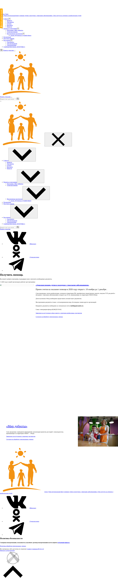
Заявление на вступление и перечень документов (20, 436)
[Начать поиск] (17, 99)
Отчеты (9, 23)
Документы (10, 22)
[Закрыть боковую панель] (58, 139)
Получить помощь (8, 38)
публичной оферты (64, 542)
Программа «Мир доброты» (15, 30)
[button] (9, 19)
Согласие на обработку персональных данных (49, 316)
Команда (9, 20)
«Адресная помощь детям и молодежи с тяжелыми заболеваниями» (62, 285)
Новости (9, 27)
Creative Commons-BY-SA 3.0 (35, 549)
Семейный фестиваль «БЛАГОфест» (14, 47)
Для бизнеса (10, 42)
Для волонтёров (11, 45)
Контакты (10, 25)
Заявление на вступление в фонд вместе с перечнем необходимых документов (59, 313)
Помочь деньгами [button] (8, 50)
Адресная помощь (12, 32)
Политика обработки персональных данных (13, 546)
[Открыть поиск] (1, 50)
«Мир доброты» (16, 426)
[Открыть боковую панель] (11, 97)
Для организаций (12, 43)
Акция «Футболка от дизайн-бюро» (20, 35)
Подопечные (7, 37)
